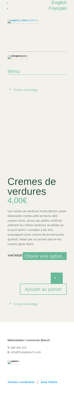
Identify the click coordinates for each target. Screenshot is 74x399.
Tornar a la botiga (25, 90)
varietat (15, 255)
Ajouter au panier (43, 289)
